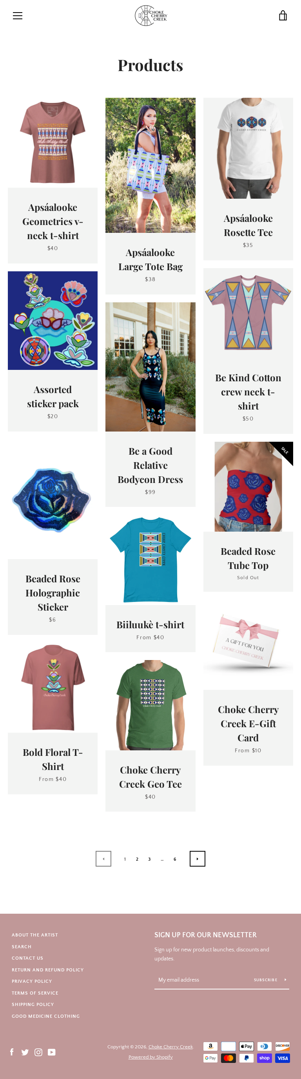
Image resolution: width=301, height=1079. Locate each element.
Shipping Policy (33, 1004)
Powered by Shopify (151, 1057)
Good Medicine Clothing (46, 1016)
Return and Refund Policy (48, 970)
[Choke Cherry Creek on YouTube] (52, 1051)
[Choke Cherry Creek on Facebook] (12, 1051)
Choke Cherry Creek (171, 1047)
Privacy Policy (32, 981)
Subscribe (266, 980)
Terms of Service (35, 993)
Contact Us (28, 958)
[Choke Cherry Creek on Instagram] (38, 1051)
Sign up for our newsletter (205, 935)
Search (22, 946)
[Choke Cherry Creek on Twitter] (25, 1051)
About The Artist (35, 935)
